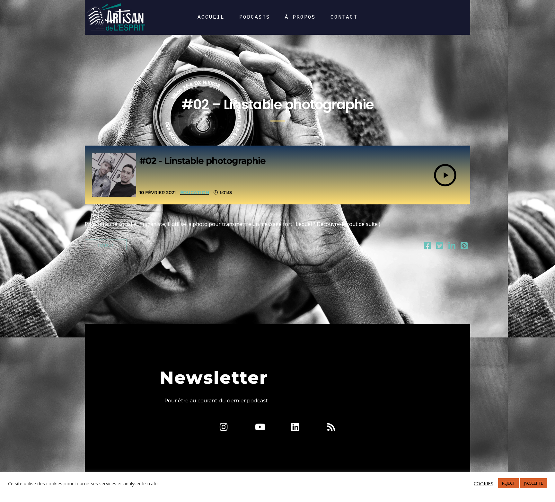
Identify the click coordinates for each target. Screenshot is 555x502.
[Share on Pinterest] (464, 246)
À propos (300, 17)
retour (106, 244)
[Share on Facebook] (427, 246)
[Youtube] (259, 427)
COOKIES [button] (483, 483)
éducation (194, 192)
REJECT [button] (508, 483)
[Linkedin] (295, 427)
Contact (343, 17)
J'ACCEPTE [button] (533, 483)
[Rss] (331, 427)
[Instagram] (223, 427)
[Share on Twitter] (440, 246)
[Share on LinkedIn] (452, 246)
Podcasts (254, 17)
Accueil (211, 17)
